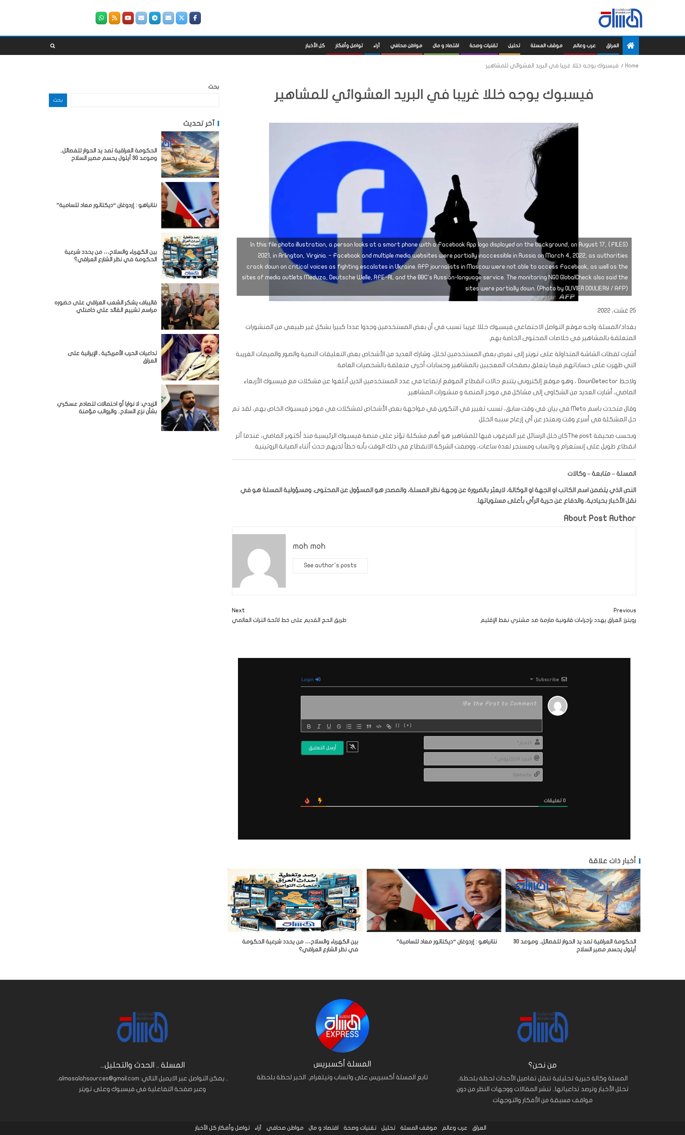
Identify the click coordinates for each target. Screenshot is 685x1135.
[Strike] (339, 726)
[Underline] (329, 726)
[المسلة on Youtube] (128, 18)
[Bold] (309, 726)
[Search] (52, 46)
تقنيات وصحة (484, 45)
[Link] (389, 726)
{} (398, 725)
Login (308, 679)
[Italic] (319, 726)
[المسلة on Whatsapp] (101, 18)
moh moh (309, 546)
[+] (408, 725)
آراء (376, 45)
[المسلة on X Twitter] (181, 18)
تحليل (514, 45)
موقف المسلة (547, 45)
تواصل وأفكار (349, 45)
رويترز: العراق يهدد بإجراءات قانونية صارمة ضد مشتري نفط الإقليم (558, 615)
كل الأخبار (315, 45)
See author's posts (330, 565)
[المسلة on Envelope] (168, 18)
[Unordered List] (359, 726)
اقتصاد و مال (446, 45)
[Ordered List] (349, 726)
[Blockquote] (369, 726)
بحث (213, 87)
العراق (612, 45)
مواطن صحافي (406, 45)
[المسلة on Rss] (114, 18)
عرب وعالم (584, 45)
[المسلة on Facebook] (195, 18)
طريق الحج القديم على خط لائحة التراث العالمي (289, 615)
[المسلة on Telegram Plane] (155, 18)
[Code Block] (379, 726)
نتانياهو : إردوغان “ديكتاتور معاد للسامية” (446, 941)
